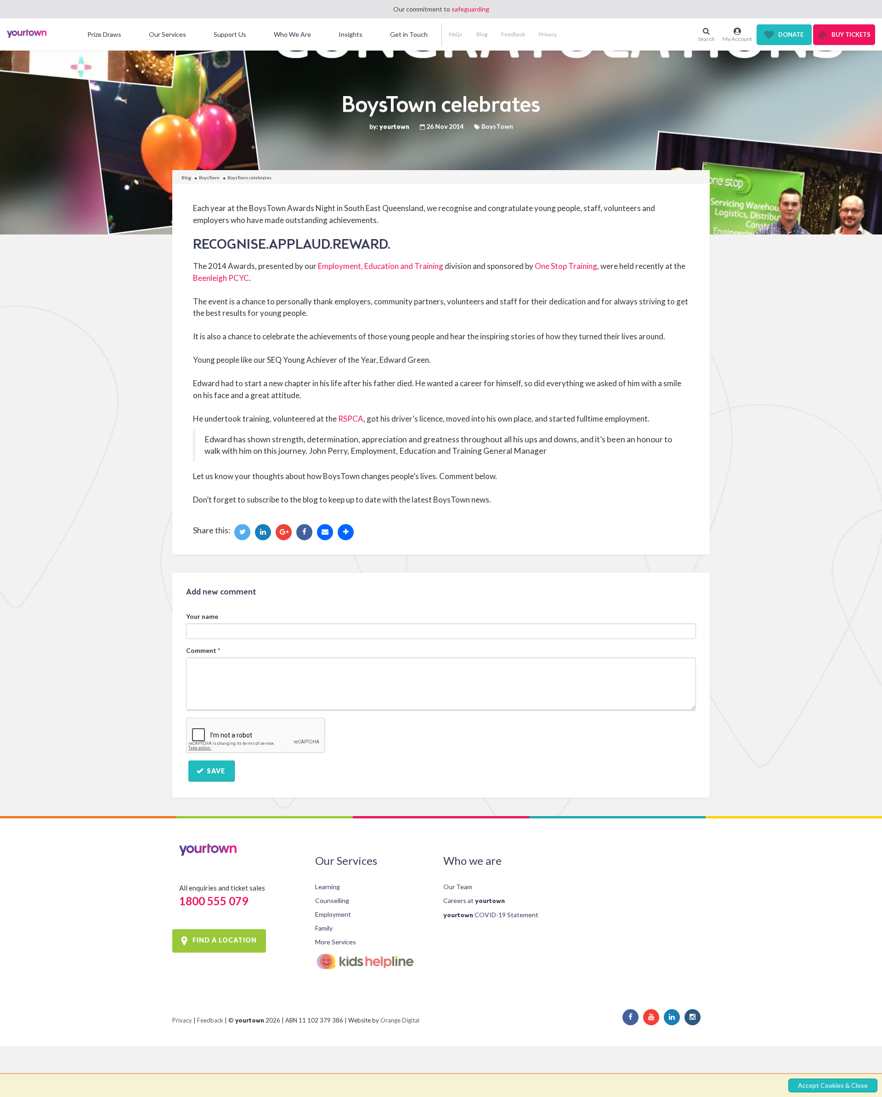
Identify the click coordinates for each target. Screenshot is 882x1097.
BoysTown (209, 177)
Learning (327, 887)
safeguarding (470, 9)
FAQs (456, 34)
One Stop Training (566, 266)
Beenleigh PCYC (221, 278)
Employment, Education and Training (380, 266)
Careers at (474, 900)
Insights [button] (350, 34)
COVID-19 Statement (490, 915)
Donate (790, 34)
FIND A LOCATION (224, 940)
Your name (202, 616)
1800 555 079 (213, 901)
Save (215, 771)
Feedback (513, 34)
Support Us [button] (230, 34)
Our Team (457, 887)
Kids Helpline (371, 962)
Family (324, 928)
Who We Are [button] (292, 34)
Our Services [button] (167, 34)
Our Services (346, 860)
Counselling (332, 900)
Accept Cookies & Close (833, 1085)
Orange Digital (399, 1020)
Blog (481, 34)
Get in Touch (409, 34)
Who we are (472, 860)
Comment (203, 650)
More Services (335, 942)
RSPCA (350, 418)
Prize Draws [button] (104, 34)
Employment (333, 914)
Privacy (548, 34)
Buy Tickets (851, 34)
